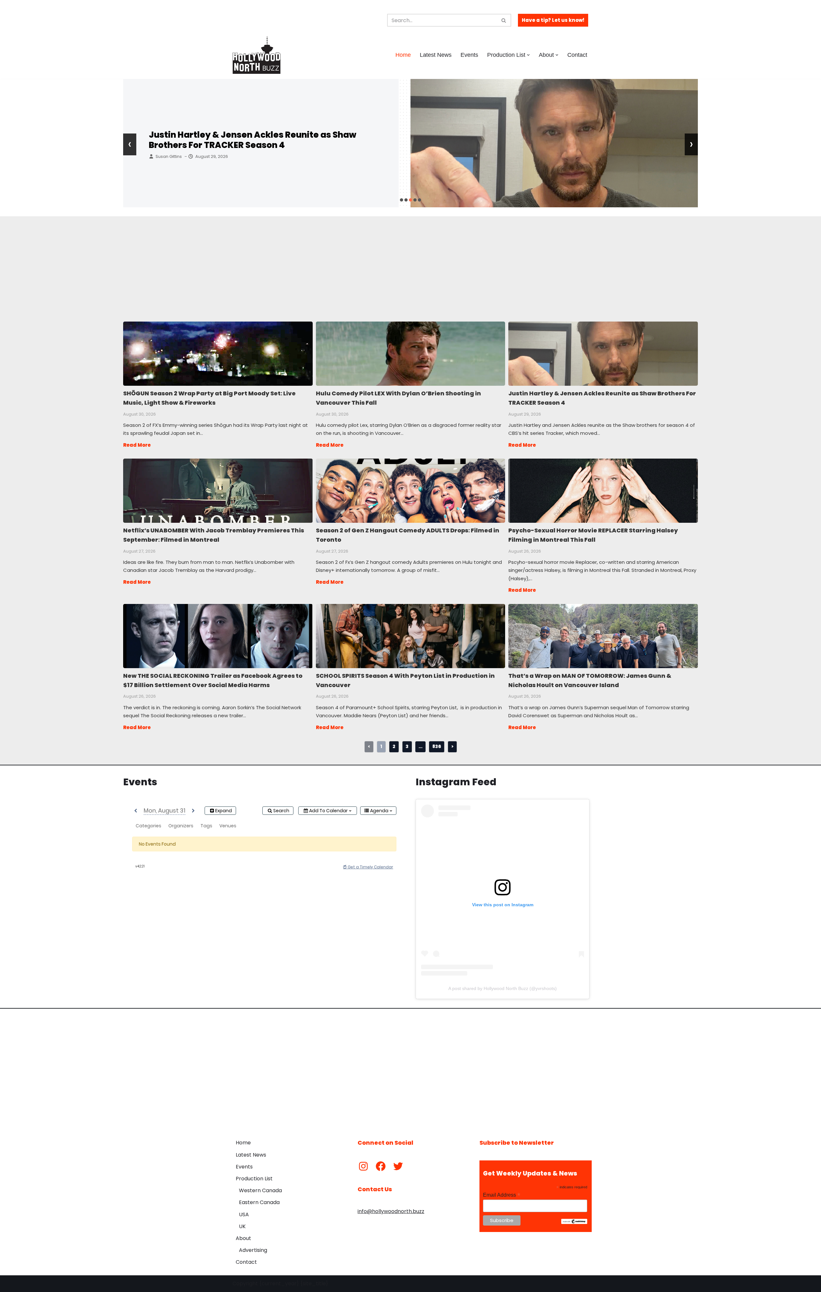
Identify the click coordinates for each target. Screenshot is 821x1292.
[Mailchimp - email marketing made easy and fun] (574, 1222)
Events (469, 55)
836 (436, 746)
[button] (528, 55)
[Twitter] (398, 1166)
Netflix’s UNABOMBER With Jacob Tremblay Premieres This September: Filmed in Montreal (217, 490)
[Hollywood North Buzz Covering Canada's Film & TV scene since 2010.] (257, 55)
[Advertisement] (294, 261)
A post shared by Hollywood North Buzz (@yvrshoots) (502, 988)
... (420, 746)
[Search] (504, 20)
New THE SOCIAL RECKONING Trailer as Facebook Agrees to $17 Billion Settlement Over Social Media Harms (217, 636)
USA (244, 1214)
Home (403, 55)
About (243, 1238)
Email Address (501, 1195)
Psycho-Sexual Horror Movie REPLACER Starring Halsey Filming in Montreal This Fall (603, 490)
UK (242, 1226)
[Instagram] (363, 1166)
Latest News (436, 55)
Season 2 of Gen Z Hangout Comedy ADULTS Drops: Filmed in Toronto (410, 490)
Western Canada (260, 1190)
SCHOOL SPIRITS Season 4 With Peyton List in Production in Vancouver (410, 636)
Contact (577, 55)
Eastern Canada (259, 1202)
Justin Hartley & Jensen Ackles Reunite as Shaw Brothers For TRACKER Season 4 (252, 140)
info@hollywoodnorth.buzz (391, 1211)
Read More (137, 445)
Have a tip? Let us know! (553, 20)
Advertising (253, 1250)
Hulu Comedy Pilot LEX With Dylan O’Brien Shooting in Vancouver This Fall (410, 353)
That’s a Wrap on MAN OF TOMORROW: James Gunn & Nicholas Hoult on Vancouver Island (603, 636)
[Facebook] (380, 1166)
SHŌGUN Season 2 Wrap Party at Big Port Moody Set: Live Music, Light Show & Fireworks (217, 353)
